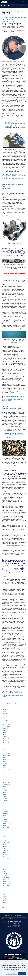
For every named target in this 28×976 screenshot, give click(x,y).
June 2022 (5, 774)
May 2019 (5, 817)
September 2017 (6, 850)
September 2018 (6, 829)
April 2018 (5, 838)
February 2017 (6, 858)
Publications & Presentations (12, 175)
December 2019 (6, 807)
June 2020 (5, 798)
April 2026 (5, 715)
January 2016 (6, 879)
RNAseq (9, 400)
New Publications (14, 174)
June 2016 (5, 869)
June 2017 (5, 854)
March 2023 (5, 763)
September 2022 (6, 769)
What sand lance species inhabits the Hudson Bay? (14, 18)
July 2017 (5, 852)
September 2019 (6, 811)
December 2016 (6, 861)
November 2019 (6, 809)
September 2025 (6, 728)
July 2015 (5, 890)
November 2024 (6, 742)
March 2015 (5, 898)
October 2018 (6, 827)
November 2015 (6, 883)
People (20, 174)
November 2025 (6, 724)
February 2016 (6, 877)
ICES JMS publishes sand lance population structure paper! (13, 408)
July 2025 (5, 732)
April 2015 (5, 896)
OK (21, 973)
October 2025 (6, 726)
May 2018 (5, 836)
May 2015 (5, 894)
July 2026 (5, 711)
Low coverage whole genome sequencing (13, 177)
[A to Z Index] (26, 2)
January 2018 (6, 844)
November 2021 (6, 782)
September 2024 (6, 744)
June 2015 (5, 892)
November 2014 (6, 902)
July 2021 (5, 786)
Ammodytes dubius (13, 177)
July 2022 (5, 771)
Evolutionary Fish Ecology (8, 6)
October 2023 (6, 757)
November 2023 (6, 755)
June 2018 (5, 834)
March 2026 (5, 718)
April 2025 (5, 736)
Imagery (8, 691)
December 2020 (6, 792)
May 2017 (5, 856)
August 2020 (5, 796)
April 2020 (5, 800)
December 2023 (6, 753)
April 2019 (5, 819)
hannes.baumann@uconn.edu (14, 921)
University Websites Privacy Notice (10, 969)
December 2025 (6, 722)
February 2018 (6, 842)
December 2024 (6, 740)
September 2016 (6, 865)
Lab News (8, 174)
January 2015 (6, 900)
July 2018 (5, 832)
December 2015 (6, 881)
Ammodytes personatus (16, 694)
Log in (4, 909)
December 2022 (6, 765)
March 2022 (5, 780)
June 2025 (5, 734)
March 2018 (5, 840)
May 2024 (5, 749)
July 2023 (5, 759)
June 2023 (5, 761)
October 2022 (6, 767)
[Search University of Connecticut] (24, 2)
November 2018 (6, 825)
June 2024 (5, 747)
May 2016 (5, 871)
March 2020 (5, 803)
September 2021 (6, 784)
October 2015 (6, 885)
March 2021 (5, 790)
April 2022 (5, 778)
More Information (11, 973)
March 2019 (5, 821)
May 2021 (5, 788)
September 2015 (6, 887)
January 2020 (6, 805)
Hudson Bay (20, 177)
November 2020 (6, 794)
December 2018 (6, 823)
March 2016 (5, 875)
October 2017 (6, 848)
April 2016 (5, 873)
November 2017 (6, 846)
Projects (4, 175)
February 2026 (6, 720)
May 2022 (5, 776)
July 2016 (5, 867)
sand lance (20, 178)
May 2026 (5, 713)
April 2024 (5, 751)
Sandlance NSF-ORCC (20, 396)
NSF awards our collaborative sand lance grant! (12, 185)
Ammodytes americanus (11, 398)
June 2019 (5, 815)
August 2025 (5, 730)
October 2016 (6, 863)
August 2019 (5, 813)
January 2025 (6, 738)
